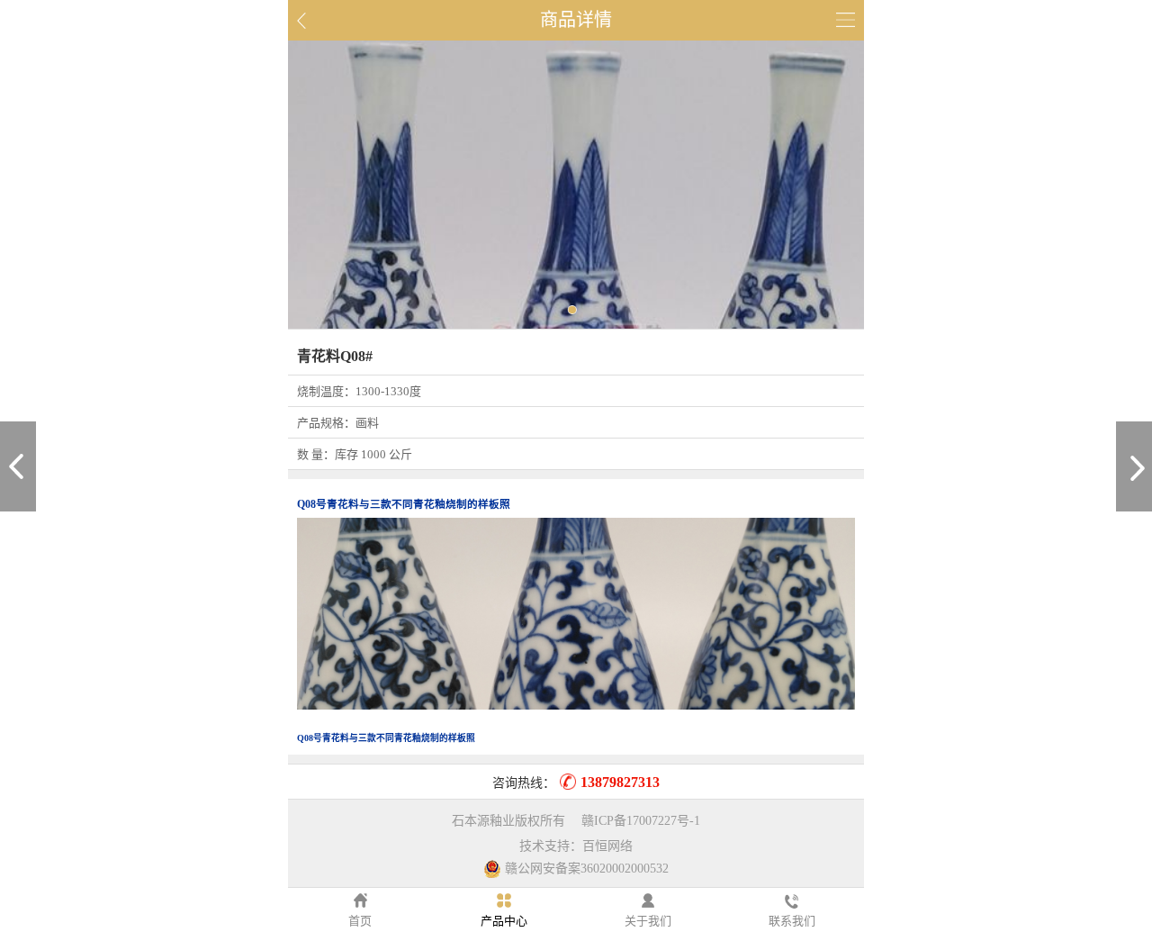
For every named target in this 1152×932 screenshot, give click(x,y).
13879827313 (620, 782)
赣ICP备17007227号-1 (640, 821)
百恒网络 (607, 846)
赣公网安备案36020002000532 (587, 868)
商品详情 (576, 20)
